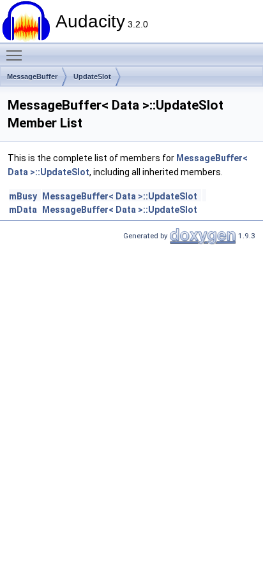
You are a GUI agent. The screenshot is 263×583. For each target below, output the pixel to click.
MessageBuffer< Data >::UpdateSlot (119, 196)
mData (23, 210)
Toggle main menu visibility (16, 54)
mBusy (23, 196)
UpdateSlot (92, 76)
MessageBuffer (32, 76)
